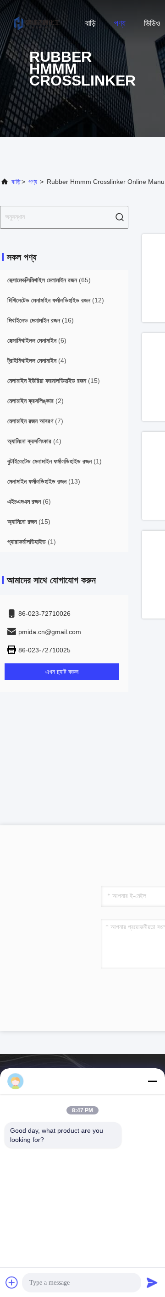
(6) (36, 340)
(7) (35, 421)
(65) (49, 280)
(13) (43, 481)
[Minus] (152, 1081)
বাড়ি (90, 23)
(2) (35, 400)
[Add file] (12, 1282)
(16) (40, 320)
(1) (54, 461)
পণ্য (120, 23)
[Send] (152, 1282)
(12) (55, 300)
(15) (53, 380)
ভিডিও (152, 23)
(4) (36, 360)
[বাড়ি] (37, 23)
